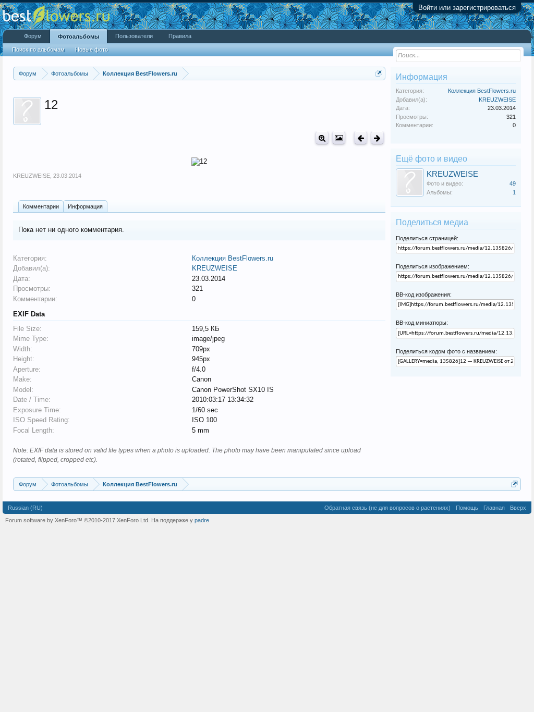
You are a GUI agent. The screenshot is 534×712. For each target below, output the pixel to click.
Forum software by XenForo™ (77, 520)
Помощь (467, 508)
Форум (33, 36)
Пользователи (134, 36)
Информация (85, 206)
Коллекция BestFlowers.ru (232, 258)
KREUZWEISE (31, 176)
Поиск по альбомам (38, 49)
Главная (494, 508)
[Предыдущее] (360, 137)
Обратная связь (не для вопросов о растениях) (387, 508)
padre (202, 520)
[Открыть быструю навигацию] (378, 73)
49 (512, 183)
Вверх (518, 508)
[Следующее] (377, 137)
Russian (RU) (25, 508)
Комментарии (41, 206)
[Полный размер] (322, 137)
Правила (179, 36)
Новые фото (91, 49)
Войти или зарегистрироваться (467, 7)
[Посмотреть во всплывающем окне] (338, 137)
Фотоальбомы (78, 36)
